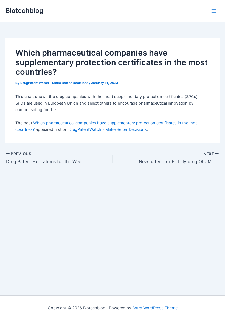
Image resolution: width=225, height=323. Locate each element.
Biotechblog (24, 11)
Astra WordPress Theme (155, 307)
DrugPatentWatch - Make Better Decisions (108, 129)
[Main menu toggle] (214, 11)
